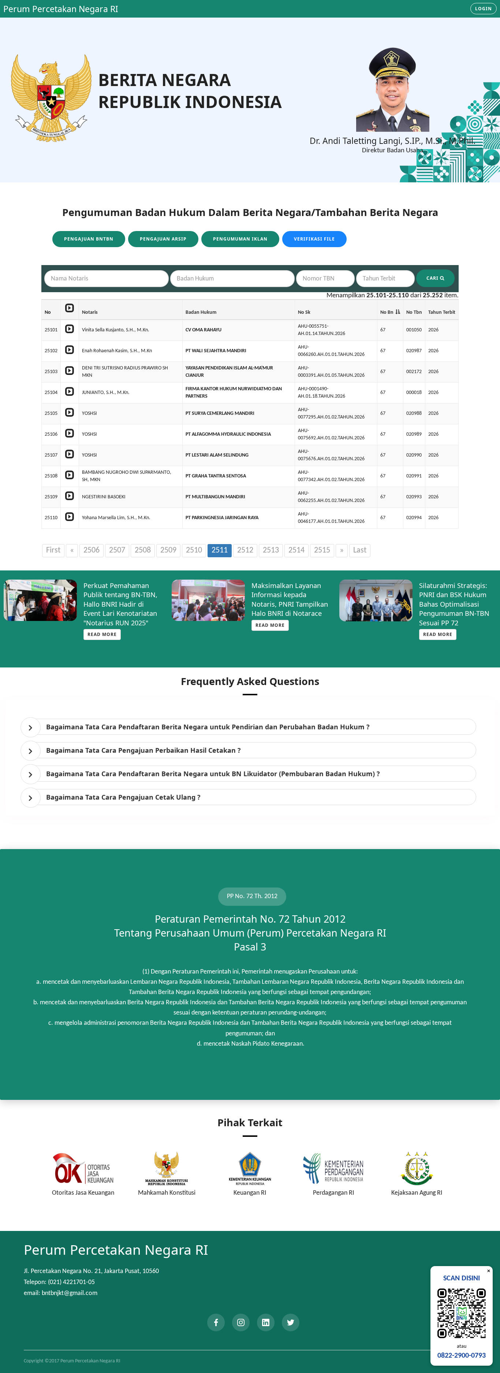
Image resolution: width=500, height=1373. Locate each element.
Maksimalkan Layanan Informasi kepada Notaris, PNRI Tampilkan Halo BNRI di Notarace (122, 599)
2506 (91, 550)
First (53, 550)
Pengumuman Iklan (240, 239)
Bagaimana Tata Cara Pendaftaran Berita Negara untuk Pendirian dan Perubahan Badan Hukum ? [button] (208, 726)
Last (359, 550)
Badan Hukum (201, 312)
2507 (117, 550)
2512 (245, 550)
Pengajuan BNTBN (88, 239)
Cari (433, 278)
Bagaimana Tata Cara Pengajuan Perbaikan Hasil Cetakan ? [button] (143, 750)
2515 (322, 550)
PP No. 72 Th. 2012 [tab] (252, 896)
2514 (296, 550)
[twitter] (290, 1322)
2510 (194, 550)
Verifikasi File (314, 239)
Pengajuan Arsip (163, 239)
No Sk (304, 312)
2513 (271, 550)
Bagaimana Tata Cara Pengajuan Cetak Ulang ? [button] (123, 797)
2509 (168, 550)
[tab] (251, 727)
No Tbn (414, 312)
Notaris (90, 312)
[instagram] (241, 1322)
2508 (143, 550)
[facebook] (216, 1322)
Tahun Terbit (441, 312)
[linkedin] (266, 1322)
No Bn (386, 312)
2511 (220, 550)
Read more (102, 625)
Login (483, 8)
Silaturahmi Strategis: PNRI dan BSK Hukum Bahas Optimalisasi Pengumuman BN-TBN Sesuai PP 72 (286, 604)
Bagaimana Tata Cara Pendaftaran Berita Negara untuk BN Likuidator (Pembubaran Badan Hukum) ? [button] (213, 773)
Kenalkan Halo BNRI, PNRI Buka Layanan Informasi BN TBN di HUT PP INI (451, 599)
